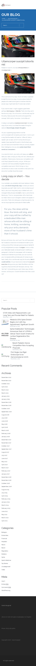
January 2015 (6, 502)
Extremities (5, 535)
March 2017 (5, 467)
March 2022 (5, 390)
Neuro (3, 544)
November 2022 (6, 380)
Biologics (4, 532)
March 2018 (5, 430)
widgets (22, 247)
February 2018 (6, 433)
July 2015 (4, 493)
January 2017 (6, 474)
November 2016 (6, 480)
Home (3, 18)
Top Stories (5, 563)
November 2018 (6, 405)
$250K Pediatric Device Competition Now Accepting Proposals (23, 345)
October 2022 (6, 383)
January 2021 (6, 396)
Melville (18, 111)
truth (19, 193)
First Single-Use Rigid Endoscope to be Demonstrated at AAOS (19, 354)
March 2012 (5, 517)
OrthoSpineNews (23, 67)
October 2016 (6, 483)
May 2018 (4, 424)
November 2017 (6, 443)
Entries (5, 584)
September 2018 (7, 411)
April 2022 (5, 387)
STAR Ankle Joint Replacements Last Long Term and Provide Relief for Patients (18, 314)
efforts (31, 154)
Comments (6, 587)
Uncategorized (13, 18)
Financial (4, 538)
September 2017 (6, 449)
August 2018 (5, 415)
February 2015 (6, 499)
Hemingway (10, 111)
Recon (3, 548)
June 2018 (5, 421)
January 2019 (6, 399)
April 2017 (5, 464)
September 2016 (7, 486)
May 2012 (4, 514)
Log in (3, 581)
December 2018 (6, 402)
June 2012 (5, 511)
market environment (21, 123)
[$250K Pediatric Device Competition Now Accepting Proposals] (6, 346)
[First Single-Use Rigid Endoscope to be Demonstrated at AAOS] (5, 355)
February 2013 (6, 508)
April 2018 (5, 427)
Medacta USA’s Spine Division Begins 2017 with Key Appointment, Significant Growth (22, 322)
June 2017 (5, 458)
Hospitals (4, 541)
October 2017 (6, 446)
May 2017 (4, 461)
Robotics (4, 554)
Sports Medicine (6, 560)
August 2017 (5, 452)
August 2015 (5, 489)
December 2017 (6, 439)
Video (3, 569)
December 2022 (6, 377)
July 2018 (4, 418)
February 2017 (6, 471)
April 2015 (5, 496)
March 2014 (5, 505)
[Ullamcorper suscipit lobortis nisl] (18, 46)
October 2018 (6, 408)
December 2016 (6, 477)
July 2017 (4, 455)
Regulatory (5, 551)
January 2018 (6, 436)
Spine (3, 557)
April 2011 (5, 521)
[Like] (13, 70)
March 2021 (5, 393)
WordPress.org (6, 590)
